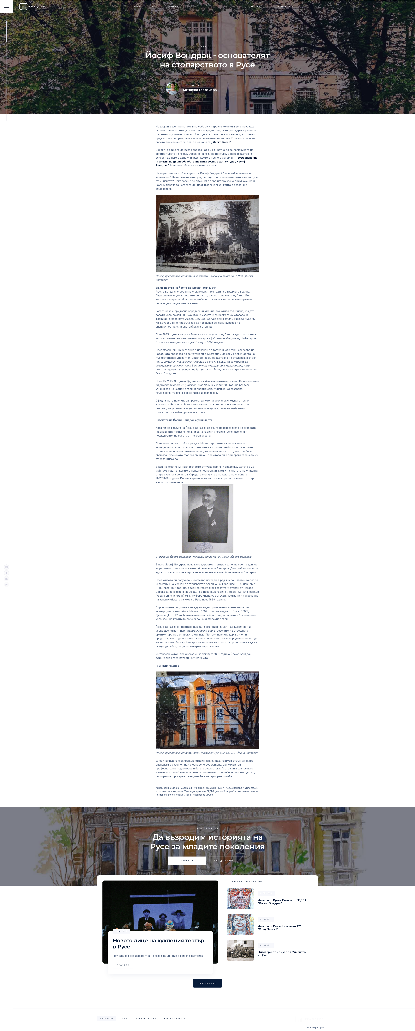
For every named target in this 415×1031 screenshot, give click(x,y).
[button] (285, 6)
